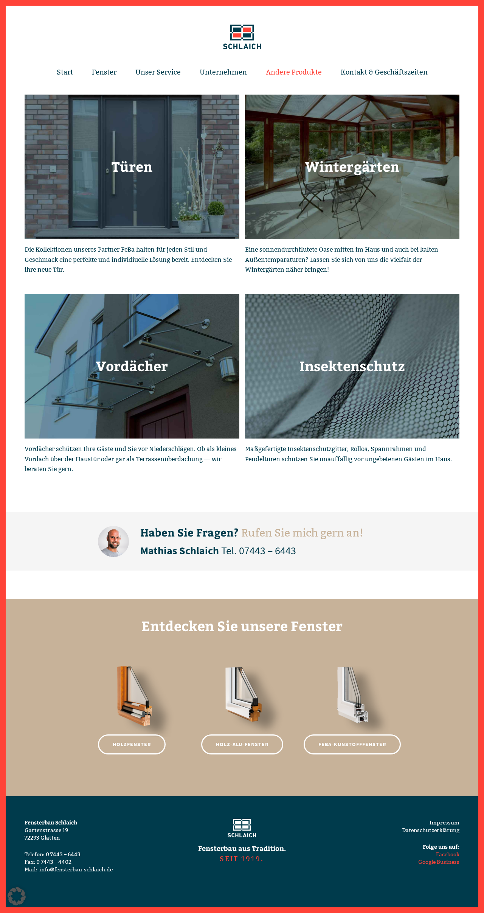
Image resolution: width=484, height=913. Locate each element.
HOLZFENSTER (132, 744)
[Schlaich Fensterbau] (242, 37)
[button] (16, 896)
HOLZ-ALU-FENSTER (242, 744)
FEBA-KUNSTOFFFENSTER (352, 744)
